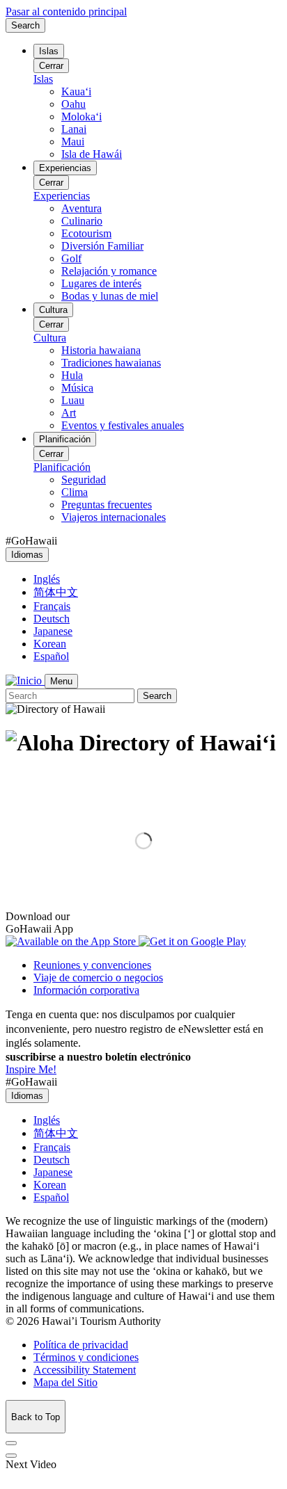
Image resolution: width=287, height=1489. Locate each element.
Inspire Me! (31, 1069)
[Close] (11, 1443)
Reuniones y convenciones (92, 965)
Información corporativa (86, 990)
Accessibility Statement (84, 1370)
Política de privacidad (80, 1345)
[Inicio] (25, 680)
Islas (49, 51)
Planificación (65, 439)
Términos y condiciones (86, 1357)
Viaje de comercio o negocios (98, 977)
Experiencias (65, 168)
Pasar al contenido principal (66, 11)
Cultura (53, 310)
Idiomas (27, 554)
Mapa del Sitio (65, 1382)
